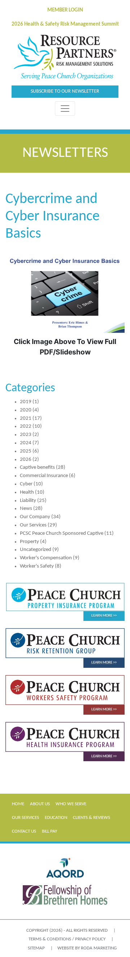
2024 (25, 443)
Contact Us (24, 831)
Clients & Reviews (91, 817)
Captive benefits (37, 467)
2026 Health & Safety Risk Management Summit (65, 24)
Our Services (33, 525)
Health (27, 492)
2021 (25, 418)
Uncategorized (35, 549)
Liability (28, 500)
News (26, 508)
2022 (25, 426)
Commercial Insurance (44, 475)
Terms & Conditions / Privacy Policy (67, 939)
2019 (25, 402)
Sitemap (36, 948)
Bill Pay (49, 831)
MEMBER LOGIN (65, 10)
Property (29, 541)
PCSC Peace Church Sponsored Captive (61, 533)
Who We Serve (71, 804)
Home (18, 804)
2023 (25, 434)
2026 (25, 459)
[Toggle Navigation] (65, 108)
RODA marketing (99, 948)
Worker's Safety (37, 566)
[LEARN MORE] (65, 597)
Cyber (26, 484)
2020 (25, 410)
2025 (25, 451)
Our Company (35, 517)
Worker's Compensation (46, 558)
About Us (40, 804)
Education (56, 817)
